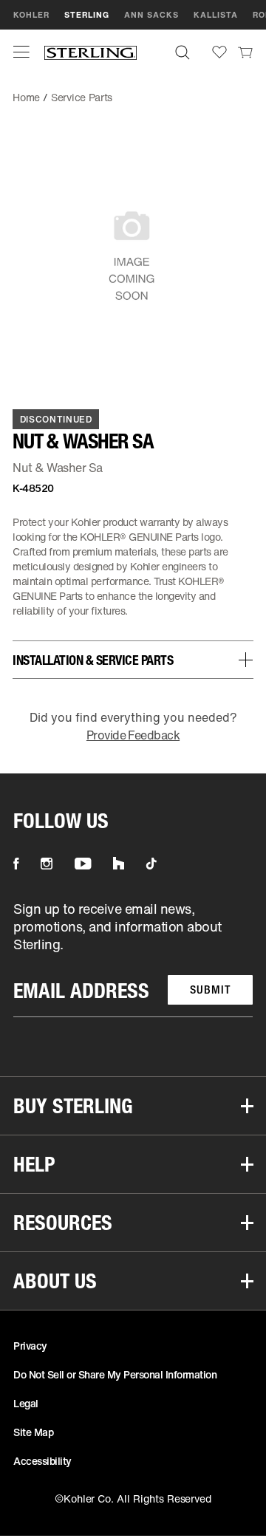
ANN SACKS (151, 15)
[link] (245, 52)
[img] (90, 52)
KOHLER (31, 15)
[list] (133, 958)
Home (26, 97)
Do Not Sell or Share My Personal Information (114, 1374)
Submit (210, 989)
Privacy (30, 1345)
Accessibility (42, 1461)
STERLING (86, 15)
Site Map (33, 1432)
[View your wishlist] (219, 52)
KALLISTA (216, 15)
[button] (21, 52)
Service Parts (81, 97)
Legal (25, 1403)
